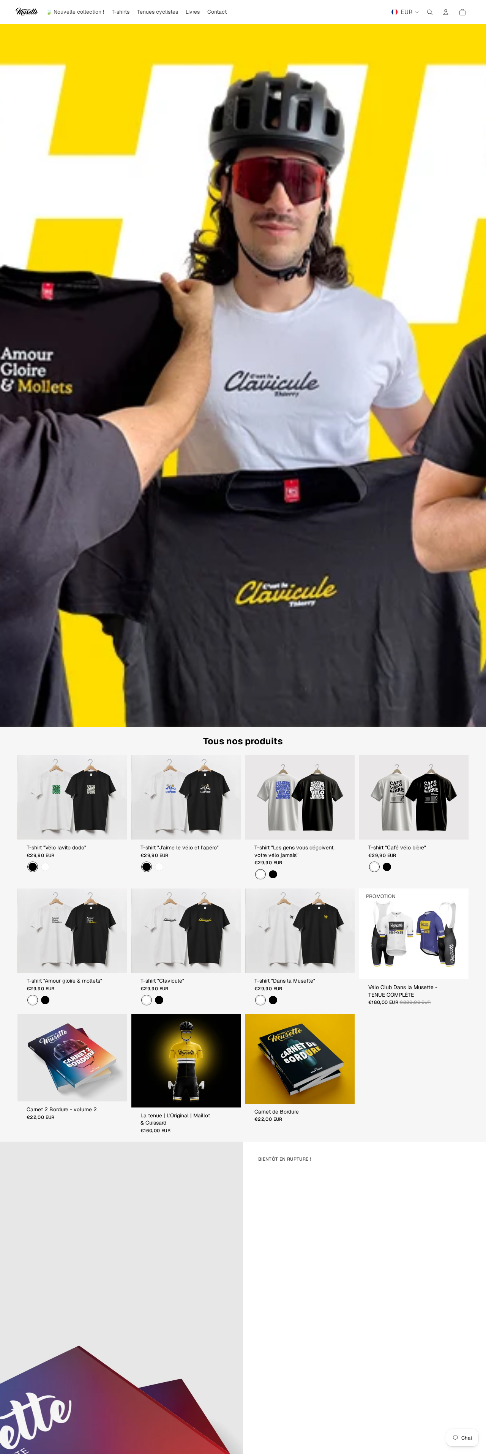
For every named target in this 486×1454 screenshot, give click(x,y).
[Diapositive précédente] (28, 797)
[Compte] (445, 12)
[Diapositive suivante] (115, 797)
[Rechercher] (429, 12)
